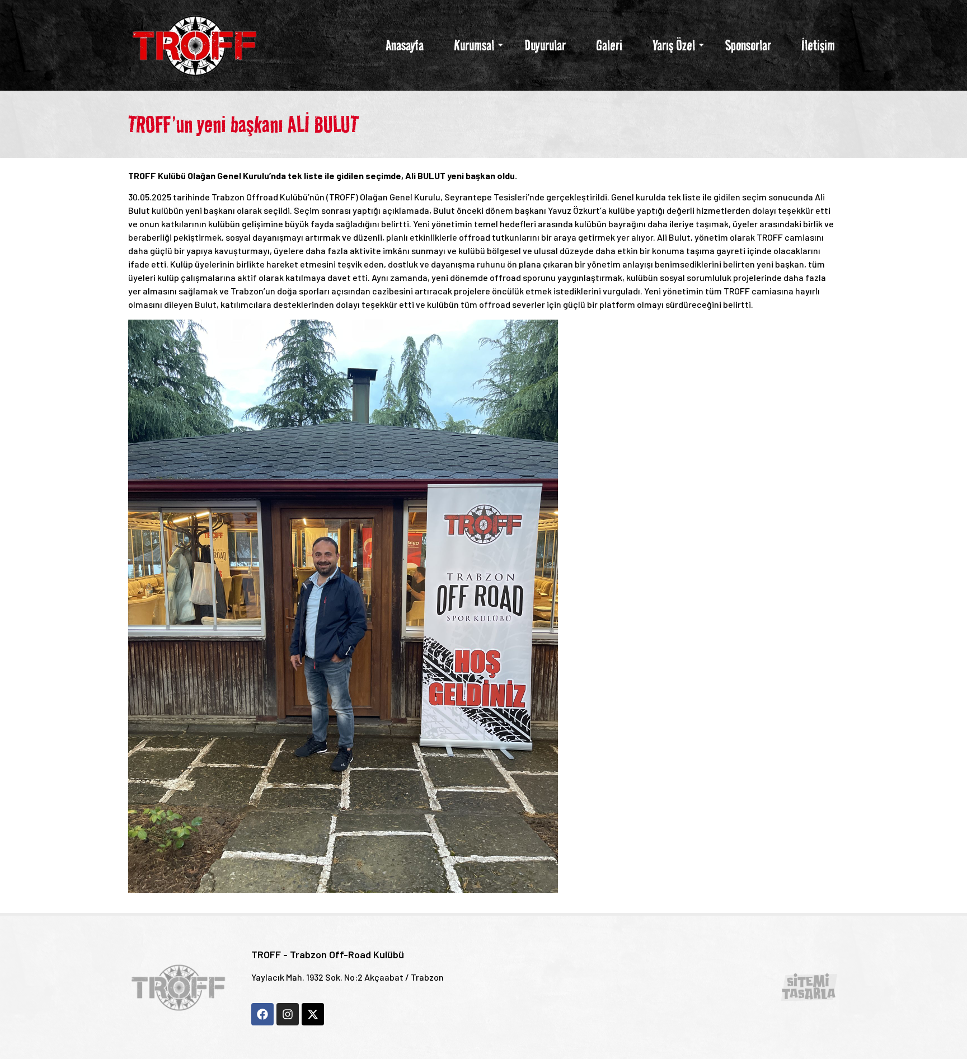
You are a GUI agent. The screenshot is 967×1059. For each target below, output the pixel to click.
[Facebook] (262, 1014)
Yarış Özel (674, 45)
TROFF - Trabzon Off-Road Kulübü (327, 954)
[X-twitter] (313, 1014)
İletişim (818, 45)
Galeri (609, 45)
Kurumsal (474, 45)
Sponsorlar (748, 45)
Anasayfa (405, 45)
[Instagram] (287, 1014)
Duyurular (545, 45)
